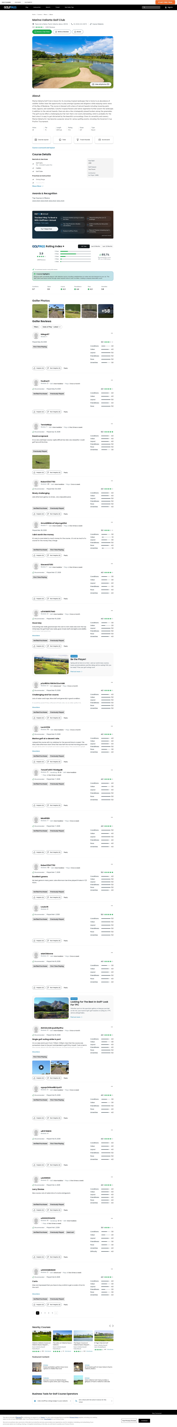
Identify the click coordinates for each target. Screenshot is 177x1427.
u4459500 (45, 1178)
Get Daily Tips (69, 7)
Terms (43, 1417)
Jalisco (51, 14)
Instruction (37, 7)
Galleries (46, 1378)
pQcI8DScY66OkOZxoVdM (53, 683)
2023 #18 (44, 201)
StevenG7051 (47, 564)
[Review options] (111, 333)
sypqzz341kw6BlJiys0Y (51, 1087)
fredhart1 (45, 381)
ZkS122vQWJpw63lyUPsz (52, 1028)
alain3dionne (47, 953)
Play (27, 7)
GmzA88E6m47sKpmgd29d (54, 523)
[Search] (144, 7)
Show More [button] (36, 186)
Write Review (48, 1351)
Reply (66, 368)
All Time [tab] (83, 246)
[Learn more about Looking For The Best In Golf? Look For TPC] (51, 1008)
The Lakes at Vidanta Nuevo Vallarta (62, 1344)
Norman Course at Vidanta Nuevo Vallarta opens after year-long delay (56, 1381)
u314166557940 (48, 611)
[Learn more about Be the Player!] (51, 664)
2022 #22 (52, 201)
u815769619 (46, 1131)
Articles (45, 1365)
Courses (39, 14)
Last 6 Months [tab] (95, 246)
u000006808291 (48, 1270)
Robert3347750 (48, 481)
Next (113, 1326)
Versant (18, 1417)
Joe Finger (91, 175)
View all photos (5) (102, 84)
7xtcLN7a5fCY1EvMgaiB (52, 770)
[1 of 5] (72, 62)
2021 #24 (60, 201)
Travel (57, 7)
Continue (144, 1421)
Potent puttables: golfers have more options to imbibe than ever (55, 1368)
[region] (88, 1421)
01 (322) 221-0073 (80, 24)
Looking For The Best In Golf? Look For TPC (89, 1003)
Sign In (170, 7)
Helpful (40, 368)
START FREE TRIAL (165, 2)
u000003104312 (48, 1218)
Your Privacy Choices (129, 1421)
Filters (36, 327)
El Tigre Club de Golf (101, 1343)
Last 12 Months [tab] (107, 246)
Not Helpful (55, 368)
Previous (110, 1326)
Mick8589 (45, 818)
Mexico (45, 14)
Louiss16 (44, 906)
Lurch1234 (45, 727)
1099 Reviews (50, 27)
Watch (48, 7)
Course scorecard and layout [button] (43, 148)
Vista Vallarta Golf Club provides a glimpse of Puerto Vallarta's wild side (97, 1381)
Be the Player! (78, 659)
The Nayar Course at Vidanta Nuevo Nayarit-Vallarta (82, 1344)
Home (33, 14)
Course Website (97, 24)
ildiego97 (45, 334)
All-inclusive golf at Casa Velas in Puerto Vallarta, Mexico (98, 1368)
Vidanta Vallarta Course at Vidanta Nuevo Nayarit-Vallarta (41, 1344)
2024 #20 (36, 201)
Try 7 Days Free (46, 229)
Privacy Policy (74, 1417)
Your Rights (47, 1419)
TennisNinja (46, 424)
